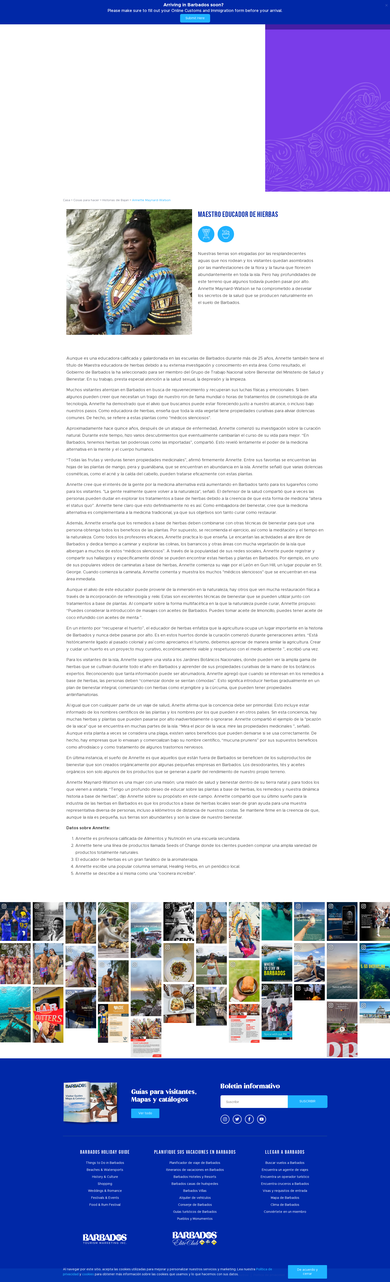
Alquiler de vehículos (195, 1197)
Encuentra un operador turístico (285, 1177)
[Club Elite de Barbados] (195, 1239)
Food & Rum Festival (105, 1204)
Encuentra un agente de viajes (285, 1170)
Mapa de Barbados (285, 1197)
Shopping (105, 1184)
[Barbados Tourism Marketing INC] (105, 1239)
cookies (88, 1274)
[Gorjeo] (237, 1119)
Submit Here (195, 18)
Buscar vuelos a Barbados (284, 1163)
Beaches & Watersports (105, 1170)
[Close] (386, 4)
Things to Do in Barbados (105, 1163)
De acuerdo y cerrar (307, 1271)
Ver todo (145, 1113)
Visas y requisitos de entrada (285, 1190)
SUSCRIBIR (307, 1101)
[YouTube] (261, 1119)
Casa (66, 200)
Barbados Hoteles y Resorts (195, 1177)
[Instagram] (225, 1119)
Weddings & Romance (105, 1190)
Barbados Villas (195, 1190)
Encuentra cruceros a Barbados (285, 1184)
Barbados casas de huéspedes (195, 1184)
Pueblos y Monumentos (195, 1218)
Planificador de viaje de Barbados (194, 1163)
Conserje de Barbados (195, 1204)
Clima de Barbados (285, 1204)
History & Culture (105, 1177)
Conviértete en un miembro (285, 1211)
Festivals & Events (105, 1197)
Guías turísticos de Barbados (195, 1211)
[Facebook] (249, 1119)
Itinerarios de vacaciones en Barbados (195, 1170)
